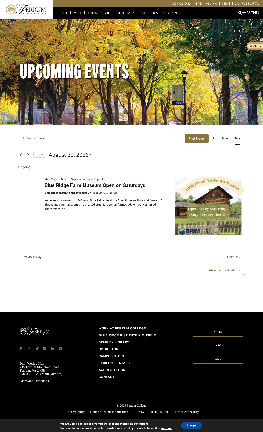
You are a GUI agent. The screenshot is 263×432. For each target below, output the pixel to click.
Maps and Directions (34, 381)
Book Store (110, 349)
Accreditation (112, 370)
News (226, 3)
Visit (77, 13)
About (61, 13)
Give (198, 3)
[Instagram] (29, 348)
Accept (191, 425)
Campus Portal (247, 3)
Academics (126, 13)
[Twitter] (37, 348)
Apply (218, 331)
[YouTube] (60, 348)
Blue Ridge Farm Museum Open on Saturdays (94, 185)
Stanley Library (114, 342)
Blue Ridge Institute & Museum (128, 335)
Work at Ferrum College (122, 328)
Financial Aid (99, 13)
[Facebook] (21, 348)
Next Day (233, 257)
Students (172, 13)
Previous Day (32, 257)
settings (166, 428)
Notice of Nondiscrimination (109, 412)
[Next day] (28, 154)
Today (39, 154)
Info (218, 345)
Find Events (197, 138)
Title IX (139, 412)
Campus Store (112, 356)
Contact (107, 377)
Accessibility (76, 412)
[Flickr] (44, 348)
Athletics (150, 13)
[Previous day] (20, 154)
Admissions (181, 3)
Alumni (212, 3)
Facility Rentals (114, 363)
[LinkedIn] (52, 348)
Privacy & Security (186, 412)
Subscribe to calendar (222, 270)
